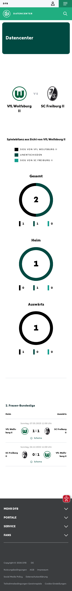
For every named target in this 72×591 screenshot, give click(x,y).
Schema (38, 438)
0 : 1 (36, 455)
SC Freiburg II (60, 431)
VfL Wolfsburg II (11, 431)
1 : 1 (36, 431)
